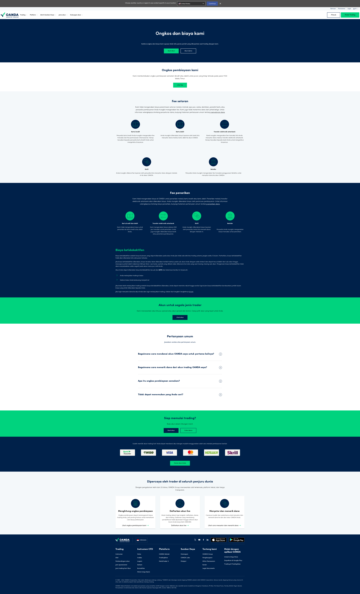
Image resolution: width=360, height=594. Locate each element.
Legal (349, 8)
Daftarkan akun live (179, 525)
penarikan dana (213, 204)
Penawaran (341, 8)
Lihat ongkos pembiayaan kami (134, 525)
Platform (33, 15)
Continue (212, 3)
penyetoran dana (218, 112)
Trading (22, 15)
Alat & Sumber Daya (47, 15)
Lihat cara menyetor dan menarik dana (223, 525)
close (220, 3)
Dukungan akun (75, 15)
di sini (191, 292)
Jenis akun (62, 15)
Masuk (333, 15)
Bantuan (333, 8)
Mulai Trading (350, 15)
